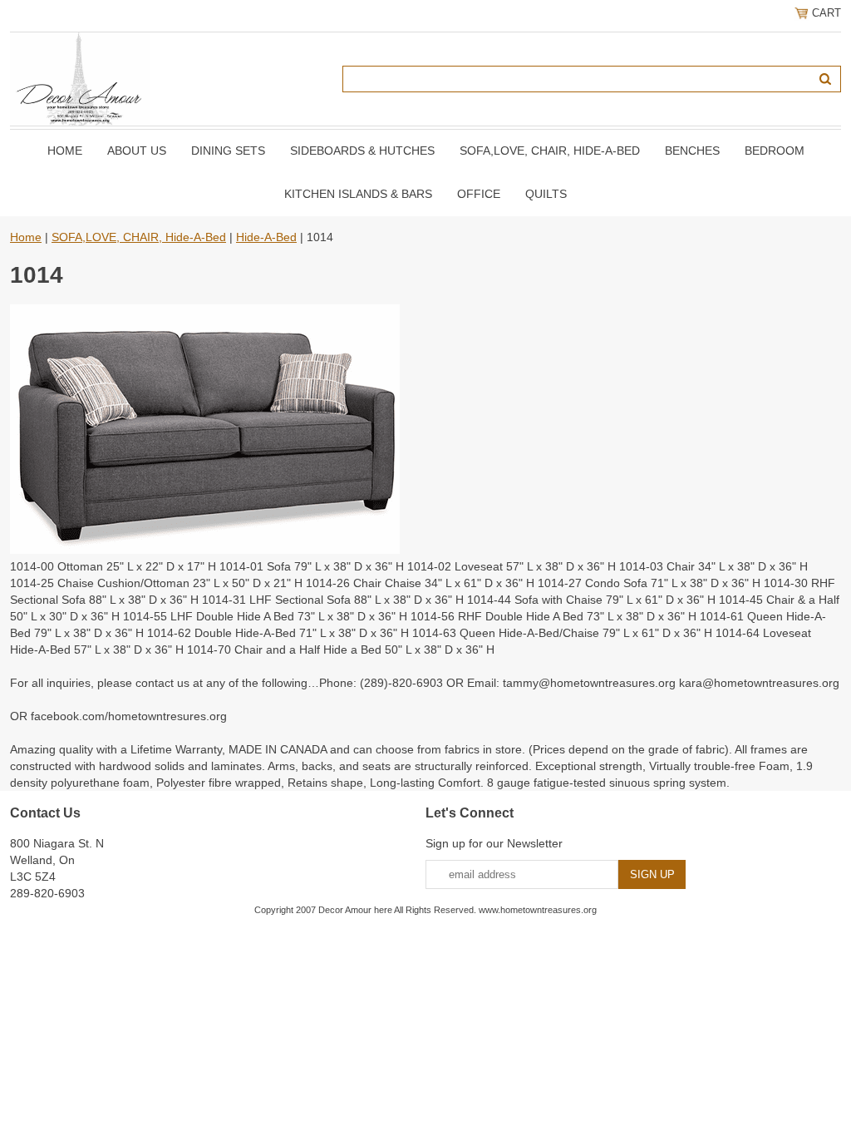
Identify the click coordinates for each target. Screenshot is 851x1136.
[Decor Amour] (80, 78)
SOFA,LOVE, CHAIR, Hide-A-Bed (550, 150)
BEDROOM (774, 150)
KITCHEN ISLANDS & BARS (358, 193)
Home (64, 150)
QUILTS (546, 193)
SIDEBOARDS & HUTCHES (362, 150)
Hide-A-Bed (266, 237)
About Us (136, 150)
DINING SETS (228, 150)
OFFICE (478, 193)
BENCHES (692, 150)
